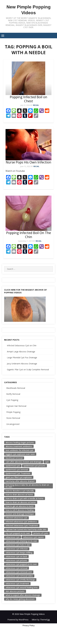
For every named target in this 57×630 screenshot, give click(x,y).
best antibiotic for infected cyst (19, 450)
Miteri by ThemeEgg (41, 619)
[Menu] (3, 35)
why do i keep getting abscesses (20, 599)
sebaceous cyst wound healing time (22, 587)
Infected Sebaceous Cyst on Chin (21, 345)
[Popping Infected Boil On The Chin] (28, 213)
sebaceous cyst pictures (16, 560)
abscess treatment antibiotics (19, 446)
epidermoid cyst (13, 465)
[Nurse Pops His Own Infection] (28, 144)
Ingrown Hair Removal (16, 406)
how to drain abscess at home (19, 494)
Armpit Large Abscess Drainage (21, 351)
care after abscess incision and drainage (24, 461)
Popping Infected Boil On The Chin (28, 234)
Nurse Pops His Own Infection (28, 162)
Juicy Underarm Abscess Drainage (22, 363)
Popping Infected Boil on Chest (28, 99)
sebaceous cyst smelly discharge (20, 579)
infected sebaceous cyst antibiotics (21, 521)
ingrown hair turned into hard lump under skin (26, 529)
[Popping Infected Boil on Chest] (28, 78)
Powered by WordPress (17, 619)
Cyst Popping (12, 400)
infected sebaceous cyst (16, 517)
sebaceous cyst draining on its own (21, 541)
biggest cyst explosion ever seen (20, 454)
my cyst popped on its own (18, 533)
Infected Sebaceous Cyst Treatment (22, 525)
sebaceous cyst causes (33, 537)
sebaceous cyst (13, 537)
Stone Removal (13, 418)
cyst (47, 461)
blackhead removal (14, 458)
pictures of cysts (40, 533)
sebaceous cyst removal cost (19, 572)
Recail (36, 105)
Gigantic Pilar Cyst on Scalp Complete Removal (28, 369)
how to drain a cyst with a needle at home (24, 498)
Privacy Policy (29, 625)
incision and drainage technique (20, 514)
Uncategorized (12, 424)
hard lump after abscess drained (20, 481)
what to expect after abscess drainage (23, 595)
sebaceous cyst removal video (19, 575)
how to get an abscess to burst (20, 506)
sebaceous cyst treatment (17, 583)
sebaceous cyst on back (16, 556)
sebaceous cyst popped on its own (21, 564)
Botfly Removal (13, 394)
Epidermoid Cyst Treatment (18, 473)
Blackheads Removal (15, 388)
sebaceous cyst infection (17, 548)
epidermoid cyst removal (17, 469)
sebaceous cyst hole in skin (18, 545)
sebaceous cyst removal (16, 568)
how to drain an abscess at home (21, 502)
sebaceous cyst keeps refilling (19, 552)
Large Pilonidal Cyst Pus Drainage (22, 357)
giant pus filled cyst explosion (19, 477)
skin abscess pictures (15, 591)
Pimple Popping (13, 412)
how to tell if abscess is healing (19, 510)
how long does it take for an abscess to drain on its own (27, 486)
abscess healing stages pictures (20, 442)
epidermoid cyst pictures (34, 465)
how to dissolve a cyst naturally (20, 490)
